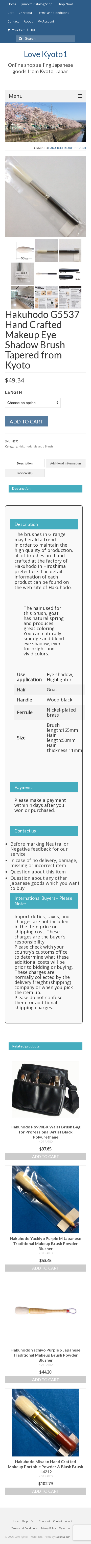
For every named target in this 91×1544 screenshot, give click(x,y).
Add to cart (26, 421)
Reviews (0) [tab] (24, 473)
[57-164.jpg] (45, 196)
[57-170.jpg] (70, 274)
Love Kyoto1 (45, 54)
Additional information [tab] (65, 463)
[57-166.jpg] (46, 250)
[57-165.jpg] (22, 250)
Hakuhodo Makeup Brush (67, 147)
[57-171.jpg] (22, 297)
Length (13, 392)
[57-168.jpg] (22, 274)
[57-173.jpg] (70, 297)
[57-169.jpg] (46, 274)
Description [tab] (25, 463)
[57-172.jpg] (46, 297)
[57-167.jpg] (70, 250)
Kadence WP (62, 1536)
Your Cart (23, 30)
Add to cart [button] (45, 1156)
